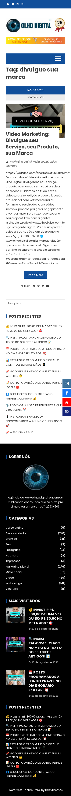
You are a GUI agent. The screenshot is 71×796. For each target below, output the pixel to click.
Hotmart (12, 555)
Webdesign (14, 583)
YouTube (11, 166)
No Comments (35, 97)
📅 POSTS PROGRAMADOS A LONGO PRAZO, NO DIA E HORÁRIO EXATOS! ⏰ (44, 681)
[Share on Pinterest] (43, 286)
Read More (35, 275)
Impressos (13, 561)
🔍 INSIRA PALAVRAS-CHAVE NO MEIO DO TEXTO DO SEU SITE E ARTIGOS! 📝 (45, 647)
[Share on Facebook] (34, 286)
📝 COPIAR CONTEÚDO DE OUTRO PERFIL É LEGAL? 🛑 (34, 764)
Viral (38, 790)
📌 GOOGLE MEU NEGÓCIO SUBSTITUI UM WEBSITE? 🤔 (33, 755)
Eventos (11, 539)
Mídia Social (40, 162)
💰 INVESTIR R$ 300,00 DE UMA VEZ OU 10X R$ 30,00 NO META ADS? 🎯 (45, 616)
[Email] (47, 286)
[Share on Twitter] (38, 286)
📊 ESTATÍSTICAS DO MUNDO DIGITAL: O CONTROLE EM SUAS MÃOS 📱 (32, 746)
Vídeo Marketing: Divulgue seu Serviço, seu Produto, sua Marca (32, 144)
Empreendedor (16, 533)
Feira (9, 544)
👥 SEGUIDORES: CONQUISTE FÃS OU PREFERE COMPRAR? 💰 (30, 774)
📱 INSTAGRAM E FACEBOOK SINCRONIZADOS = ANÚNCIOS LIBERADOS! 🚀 (34, 421)
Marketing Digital (21, 162)
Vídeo (53, 162)
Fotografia (13, 550)
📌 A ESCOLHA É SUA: (20, 432)
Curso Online (14, 528)
